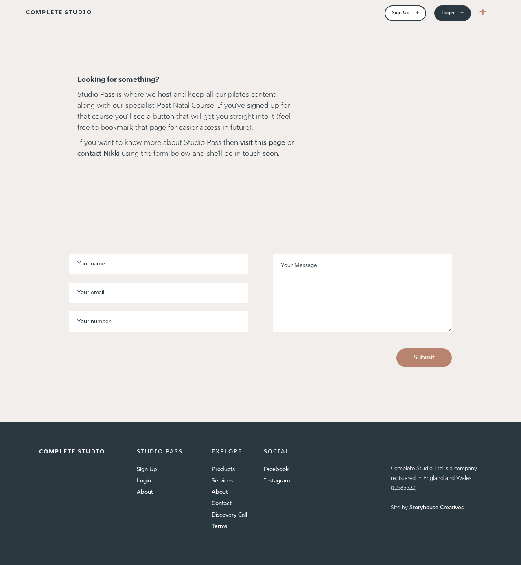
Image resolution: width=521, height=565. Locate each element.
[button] (483, 13)
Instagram (277, 481)
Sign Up (147, 469)
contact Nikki (99, 154)
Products (223, 469)
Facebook (276, 469)
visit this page (262, 143)
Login (144, 481)
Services (222, 481)
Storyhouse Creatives (436, 508)
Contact (222, 504)
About (145, 492)
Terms (219, 526)
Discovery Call (229, 515)
